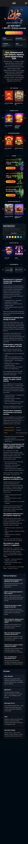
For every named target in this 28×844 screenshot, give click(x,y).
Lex (14, 3)
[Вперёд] (25, 95)
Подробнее (14, 233)
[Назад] (3, 95)
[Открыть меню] (26, 3)
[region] (14, 98)
